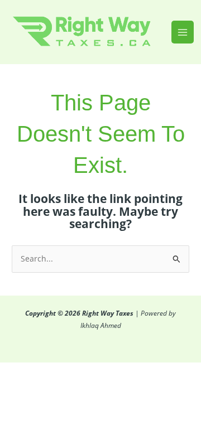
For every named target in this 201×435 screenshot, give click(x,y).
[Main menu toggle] (182, 32)
